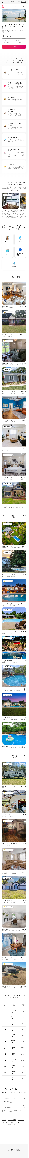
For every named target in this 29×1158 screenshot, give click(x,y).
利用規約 (18, 1150)
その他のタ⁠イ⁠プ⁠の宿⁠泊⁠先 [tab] (16, 1092)
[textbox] (8, 42)
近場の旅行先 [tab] (5, 1092)
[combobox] (14, 37)
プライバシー (11, 1150)
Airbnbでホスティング (19, 6)
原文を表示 (23, 2)
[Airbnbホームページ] (3, 6)
